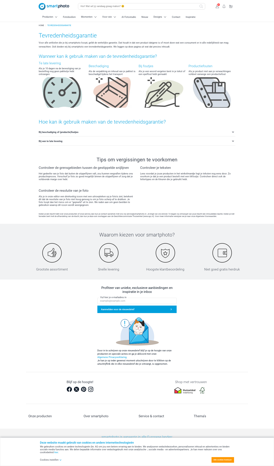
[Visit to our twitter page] (76, 389)
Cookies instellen (49, 459)
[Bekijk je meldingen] (224, 6)
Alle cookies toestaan (222, 460)
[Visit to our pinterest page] (83, 389)
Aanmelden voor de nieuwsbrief (117, 309)
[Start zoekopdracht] (201, 6)
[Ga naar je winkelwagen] (231, 6)
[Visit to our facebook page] (69, 389)
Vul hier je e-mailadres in (113, 297)
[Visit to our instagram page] (90, 389)
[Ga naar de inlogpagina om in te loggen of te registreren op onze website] (217, 6)
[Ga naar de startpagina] (54, 6)
